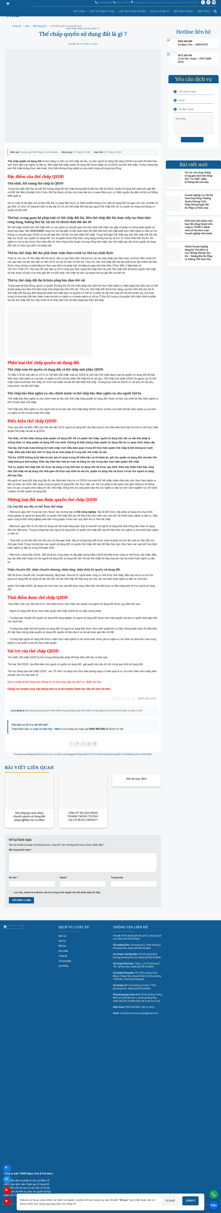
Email (64, 877)
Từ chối (170, 1200)
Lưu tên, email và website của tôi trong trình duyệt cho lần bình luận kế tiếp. (57, 892)
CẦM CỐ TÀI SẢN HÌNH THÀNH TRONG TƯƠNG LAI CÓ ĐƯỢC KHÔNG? (82, 816)
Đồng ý (190, 1200)
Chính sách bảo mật (50, 1203)
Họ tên (13, 877)
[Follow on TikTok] (208, 2)
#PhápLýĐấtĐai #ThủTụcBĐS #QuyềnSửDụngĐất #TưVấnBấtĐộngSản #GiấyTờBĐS (114, 754)
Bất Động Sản (39, 26)
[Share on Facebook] (71, 744)
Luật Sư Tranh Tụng (101, 11)
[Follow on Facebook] (203, 2)
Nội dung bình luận (20, 849)
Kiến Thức (203, 11)
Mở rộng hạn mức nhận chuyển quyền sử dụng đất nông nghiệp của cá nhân (29, 816)
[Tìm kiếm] (215, 11)
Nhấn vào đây (93, 681)
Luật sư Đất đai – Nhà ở (47, 728)
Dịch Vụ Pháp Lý (159, 11)
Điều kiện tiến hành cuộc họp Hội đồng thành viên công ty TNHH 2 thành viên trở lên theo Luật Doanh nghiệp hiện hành (199, 227)
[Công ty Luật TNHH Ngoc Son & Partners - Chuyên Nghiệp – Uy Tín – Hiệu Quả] (13, 12)
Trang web (117, 877)
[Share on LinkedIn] (94, 744)
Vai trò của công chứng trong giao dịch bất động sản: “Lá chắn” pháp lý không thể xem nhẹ (198, 177)
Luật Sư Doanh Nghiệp (132, 11)
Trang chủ (16, 26)
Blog (27, 26)
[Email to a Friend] (83, 744)
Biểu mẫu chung (183, 11)
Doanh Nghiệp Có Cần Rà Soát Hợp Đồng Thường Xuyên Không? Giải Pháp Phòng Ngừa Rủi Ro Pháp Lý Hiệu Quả (199, 201)
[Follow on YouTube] (214, 2)
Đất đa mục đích (136, 778)
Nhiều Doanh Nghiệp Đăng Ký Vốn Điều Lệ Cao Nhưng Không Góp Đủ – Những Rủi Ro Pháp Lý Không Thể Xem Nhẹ (198, 253)
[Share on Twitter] (77, 744)
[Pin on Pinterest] (89, 744)
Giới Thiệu (79, 11)
